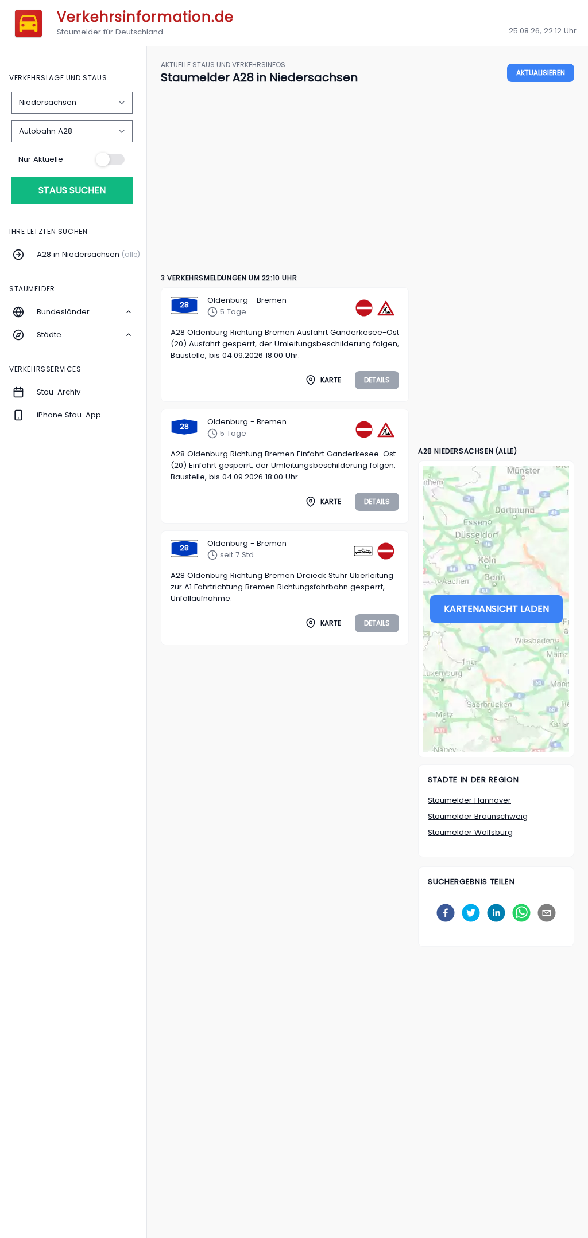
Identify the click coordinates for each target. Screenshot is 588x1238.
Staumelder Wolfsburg (470, 832)
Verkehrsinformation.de (145, 16)
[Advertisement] (367, 179)
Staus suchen (72, 190)
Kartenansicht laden (496, 608)
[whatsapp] (521, 913)
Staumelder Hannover (469, 800)
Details (377, 380)
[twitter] (471, 913)
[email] (546, 913)
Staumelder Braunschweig (478, 816)
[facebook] (445, 913)
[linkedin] (496, 913)
